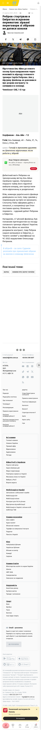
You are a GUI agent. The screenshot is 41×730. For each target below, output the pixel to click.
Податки (9, 532)
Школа (8, 569)
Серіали (9, 556)
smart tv (9, 664)
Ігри (23, 423)
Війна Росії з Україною (15, 462)
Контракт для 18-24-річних (15, 501)
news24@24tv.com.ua (10, 358)
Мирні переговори (13, 471)
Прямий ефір (11, 446)
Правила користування (10, 411)
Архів (24, 416)
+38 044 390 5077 (28, 358)
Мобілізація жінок (12, 499)
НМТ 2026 (9, 572)
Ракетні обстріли (12, 465)
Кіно (8, 542)
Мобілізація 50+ (11, 496)
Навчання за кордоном (14, 578)
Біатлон (9, 613)
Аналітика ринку (12, 588)
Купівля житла (11, 591)
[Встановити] (20, 714)
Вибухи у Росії (11, 480)
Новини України (12, 443)
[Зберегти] (35, 39)
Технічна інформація (29, 402)
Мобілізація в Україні (15, 490)
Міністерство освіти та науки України (19, 566)
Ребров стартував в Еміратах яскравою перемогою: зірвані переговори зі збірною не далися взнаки (34, 9)
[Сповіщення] (38, 3)
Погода (8, 455)
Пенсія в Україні (12, 534)
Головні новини (12, 440)
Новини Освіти (12, 564)
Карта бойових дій (13, 468)
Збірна (5, 9)
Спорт (8, 601)
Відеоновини (11, 449)
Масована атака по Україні (15, 477)
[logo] (14, 3)
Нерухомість (11, 585)
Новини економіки (14, 517)
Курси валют (10, 523)
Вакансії (25, 409)
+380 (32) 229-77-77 (15, 694)
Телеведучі (6, 404)
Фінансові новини (12, 526)
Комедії (9, 553)
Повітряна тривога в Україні (16, 474)
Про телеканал (8, 400)
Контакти (25, 405)
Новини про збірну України (18, 9)
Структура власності (29, 412)
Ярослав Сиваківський (16, 33)
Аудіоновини (10, 452)
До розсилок (14, 644)
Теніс (8, 610)
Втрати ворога (11, 483)
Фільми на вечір (12, 550)
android (9, 658)
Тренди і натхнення (13, 594)
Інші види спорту (12, 616)
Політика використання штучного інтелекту (11, 420)
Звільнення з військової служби (17, 493)
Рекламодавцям (8, 407)
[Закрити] (36, 709)
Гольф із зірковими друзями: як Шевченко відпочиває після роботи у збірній (20, 150)
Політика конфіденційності (9, 415)
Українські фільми (12, 547)
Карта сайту (26, 419)
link (23, 366)
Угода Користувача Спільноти (28, 394)
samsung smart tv (24, 664)
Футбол (9, 607)
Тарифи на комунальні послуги (17, 529)
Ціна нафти (10, 520)
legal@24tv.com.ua (28, 697)
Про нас (5, 390)
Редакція (6, 393)
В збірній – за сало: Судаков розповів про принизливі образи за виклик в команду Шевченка (19, 251)
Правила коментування (30, 398)
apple (24, 658)
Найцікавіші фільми (13, 544)
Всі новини (10, 437)
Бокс (8, 604)
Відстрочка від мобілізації (15, 504)
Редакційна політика (10, 397)
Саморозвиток (11, 575)
